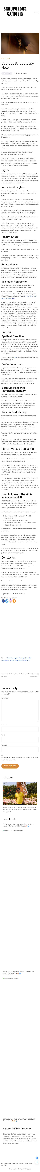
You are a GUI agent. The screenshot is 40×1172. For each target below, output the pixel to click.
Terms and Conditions (24, 1169)
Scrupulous (28, 658)
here (12, 581)
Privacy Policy (13, 1169)
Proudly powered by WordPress (12, 1163)
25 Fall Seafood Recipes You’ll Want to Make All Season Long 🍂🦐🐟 (19, 1120)
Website (4, 745)
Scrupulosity (7, 73)
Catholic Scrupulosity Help (15, 658)
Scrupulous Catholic (7, 660)
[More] (14, 601)
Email (3, 735)
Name (3, 725)
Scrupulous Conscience (22, 660)
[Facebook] (3, 601)
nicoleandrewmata (21, 73)
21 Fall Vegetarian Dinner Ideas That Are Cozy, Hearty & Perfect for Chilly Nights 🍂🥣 (18, 825)
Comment (5, 698)
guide (15, 357)
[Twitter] (6, 601)
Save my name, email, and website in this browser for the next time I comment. (20, 759)
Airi (29, 1163)
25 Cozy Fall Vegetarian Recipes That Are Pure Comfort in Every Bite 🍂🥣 (18, 972)
